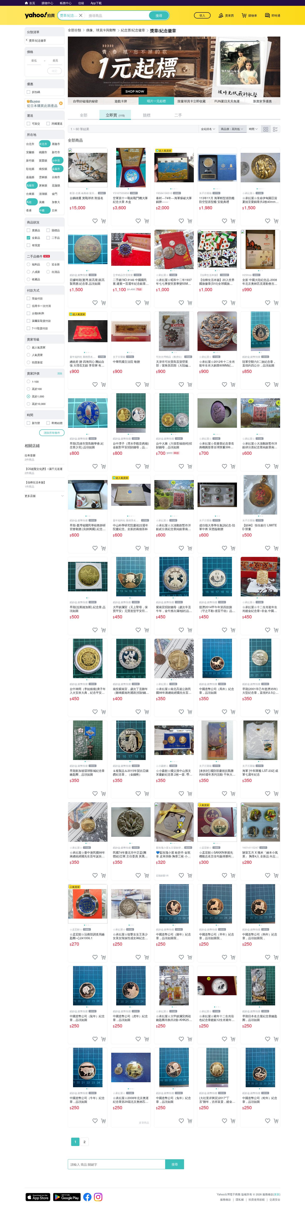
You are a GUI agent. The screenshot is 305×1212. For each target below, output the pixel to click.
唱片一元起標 (156, 101)
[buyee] (45, 103)
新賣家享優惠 (262, 101)
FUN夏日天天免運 (227, 101)
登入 (202, 15)
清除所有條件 (52, 433)
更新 (276, 1194)
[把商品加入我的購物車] (103, 220)
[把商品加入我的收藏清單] (95, 220)
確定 (54, 71)
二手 (178, 115)
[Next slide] (104, 167)
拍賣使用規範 (257, 1199)
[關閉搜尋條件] (80, 15)
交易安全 (275, 1199)
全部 (83, 115)
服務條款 (225, 1199)
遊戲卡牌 (121, 101)
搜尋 (175, 1164)
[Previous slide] (70, 167)
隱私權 (240, 1199)
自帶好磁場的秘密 (85, 101)
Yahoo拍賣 (40, 15)
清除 (59, 373)
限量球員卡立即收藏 (192, 101)
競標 (146, 115)
